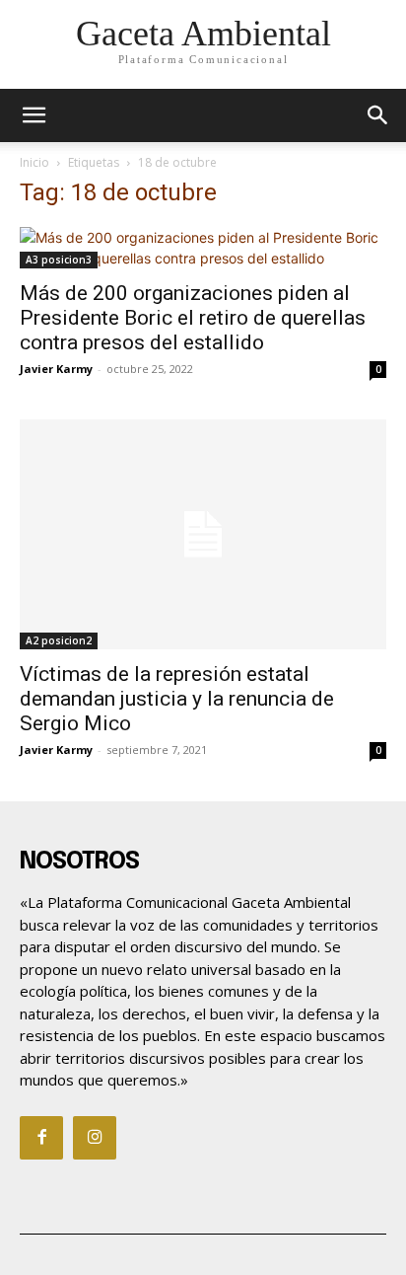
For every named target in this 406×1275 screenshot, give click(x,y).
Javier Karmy (56, 368)
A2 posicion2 (59, 640)
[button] (378, 115)
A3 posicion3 (59, 259)
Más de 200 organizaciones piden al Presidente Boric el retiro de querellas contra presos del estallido (193, 317)
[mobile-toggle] (33, 115)
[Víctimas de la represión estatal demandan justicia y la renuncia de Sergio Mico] (203, 534)
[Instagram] (94, 1138)
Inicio (34, 162)
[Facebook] (41, 1138)
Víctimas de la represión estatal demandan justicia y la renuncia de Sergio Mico (177, 698)
